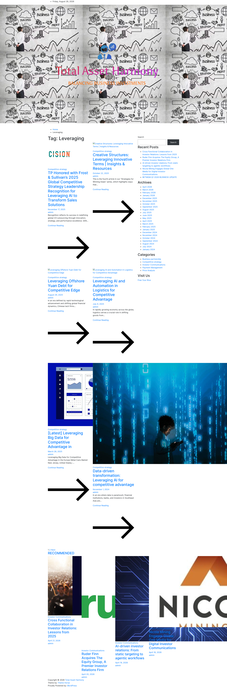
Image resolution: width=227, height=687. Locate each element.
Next (53, 550)
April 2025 (147, 221)
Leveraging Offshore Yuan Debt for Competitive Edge (66, 285)
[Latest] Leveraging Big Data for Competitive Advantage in (65, 440)
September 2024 (150, 241)
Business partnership (151, 259)
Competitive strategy (57, 169)
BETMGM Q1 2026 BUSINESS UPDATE (159, 177)
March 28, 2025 (55, 451)
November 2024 (149, 235)
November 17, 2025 (56, 209)
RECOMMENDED (61, 553)
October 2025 (148, 204)
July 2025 (146, 212)
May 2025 (147, 218)
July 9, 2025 (98, 304)
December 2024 (149, 232)
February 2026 (149, 192)
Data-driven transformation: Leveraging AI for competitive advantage (113, 478)
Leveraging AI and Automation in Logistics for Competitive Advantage (109, 290)
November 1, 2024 (101, 489)
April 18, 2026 (155, 652)
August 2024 (148, 244)
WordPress (72, 685)
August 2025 (148, 209)
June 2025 (147, 215)
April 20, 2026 (88, 674)
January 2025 (148, 229)
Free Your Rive (144, 280)
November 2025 (149, 201)
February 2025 (149, 226)
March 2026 (147, 190)
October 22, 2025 (101, 173)
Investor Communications (153, 265)
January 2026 (148, 195)
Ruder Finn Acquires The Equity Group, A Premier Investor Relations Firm (94, 662)
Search (141, 137)
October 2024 (148, 238)
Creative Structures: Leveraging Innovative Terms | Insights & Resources (112, 161)
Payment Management (152, 267)
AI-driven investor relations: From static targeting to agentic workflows (129, 652)
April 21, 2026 (54, 640)
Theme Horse (64, 683)
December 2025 (149, 198)
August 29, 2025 (55, 295)
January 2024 (148, 249)
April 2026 (147, 187)
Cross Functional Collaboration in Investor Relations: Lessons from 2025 (62, 628)
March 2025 (147, 224)
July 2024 (146, 246)
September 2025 (150, 207)
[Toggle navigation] (47, 126)
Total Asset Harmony (74, 680)
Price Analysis (148, 270)
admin (50, 212)
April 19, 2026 (121, 662)
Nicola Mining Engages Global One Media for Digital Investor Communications (157, 171)
